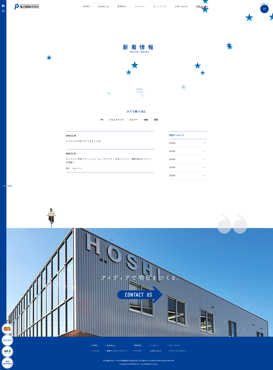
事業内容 (122, 6)
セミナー (134, 120)
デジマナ (138, 351)
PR (102, 120)
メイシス (95, 351)
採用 (156, 120)
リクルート (140, 6)
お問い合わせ (181, 6)
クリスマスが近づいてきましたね (83, 141)
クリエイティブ (116, 120)
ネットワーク (160, 6)
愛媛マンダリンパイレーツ (117, 351)
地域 (146, 120)
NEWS (86, 6)
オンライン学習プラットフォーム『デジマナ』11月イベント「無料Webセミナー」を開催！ (109, 161)
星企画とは (103, 6)
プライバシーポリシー (178, 351)
